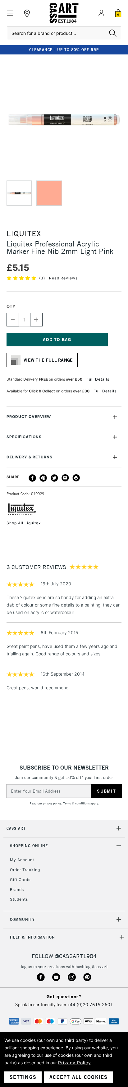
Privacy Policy (74, 1062)
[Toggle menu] (10, 13)
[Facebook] (32, 478)
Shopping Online (29, 845)
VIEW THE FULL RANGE (48, 360)
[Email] (65, 478)
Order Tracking (25, 869)
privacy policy (52, 803)
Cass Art (16, 828)
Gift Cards (20, 879)
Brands (17, 889)
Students (19, 899)
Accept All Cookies (78, 1077)
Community (22, 919)
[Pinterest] (43, 478)
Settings (23, 1077)
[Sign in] (101, 13)
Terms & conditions (76, 803)
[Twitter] (54, 478)
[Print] (76, 478)
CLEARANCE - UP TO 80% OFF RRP (64, 50)
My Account (22, 859)
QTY (11, 306)
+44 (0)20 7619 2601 (90, 1004)
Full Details (97, 379)
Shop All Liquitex (24, 523)
